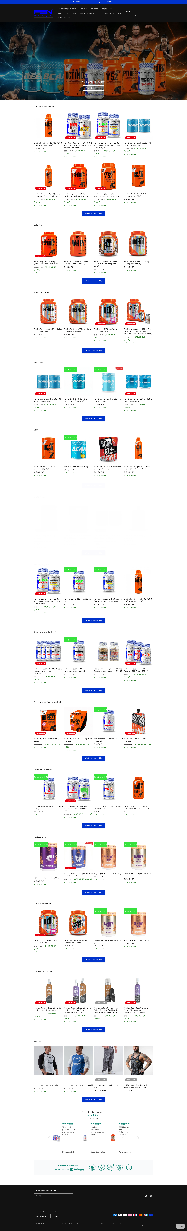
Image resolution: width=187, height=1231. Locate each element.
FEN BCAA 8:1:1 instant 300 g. (76, 467)
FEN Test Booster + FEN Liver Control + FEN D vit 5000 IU (136, 670)
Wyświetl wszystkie (93, 213)
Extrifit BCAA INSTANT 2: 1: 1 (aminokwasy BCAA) (135, 195)
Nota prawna (149, 1223)
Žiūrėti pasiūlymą (93, 88)
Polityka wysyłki (125, 1223)
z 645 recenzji (93, 1118)
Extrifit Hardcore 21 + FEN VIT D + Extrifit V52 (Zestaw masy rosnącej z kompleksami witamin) (138, 331)
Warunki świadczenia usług (109, 1223)
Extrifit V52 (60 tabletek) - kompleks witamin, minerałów (106, 195)
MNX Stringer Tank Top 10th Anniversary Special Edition (135, 1086)
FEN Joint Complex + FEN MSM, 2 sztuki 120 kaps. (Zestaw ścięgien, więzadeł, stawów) (78, 145)
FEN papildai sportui (47, 1223)
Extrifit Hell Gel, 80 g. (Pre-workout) (135, 740)
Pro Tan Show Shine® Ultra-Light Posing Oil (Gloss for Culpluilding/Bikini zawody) (137, 1010)
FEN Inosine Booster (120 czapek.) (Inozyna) (108, 740)
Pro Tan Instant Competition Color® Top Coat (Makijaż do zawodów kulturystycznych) (106, 1010)
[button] (67, 8)
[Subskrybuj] (70, 1195)
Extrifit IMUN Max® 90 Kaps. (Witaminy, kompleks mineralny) (137, 807)
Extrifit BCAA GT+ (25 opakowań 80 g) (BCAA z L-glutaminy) (107, 468)
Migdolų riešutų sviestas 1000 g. (107, 873)
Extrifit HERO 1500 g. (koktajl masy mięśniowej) (106, 330)
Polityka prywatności (92, 1223)
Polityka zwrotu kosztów (76, 1223)
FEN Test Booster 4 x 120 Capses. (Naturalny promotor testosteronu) (48, 671)
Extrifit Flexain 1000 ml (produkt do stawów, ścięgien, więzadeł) (48, 195)
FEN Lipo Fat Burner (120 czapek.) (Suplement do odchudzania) (108, 600)
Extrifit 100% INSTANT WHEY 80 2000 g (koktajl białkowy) (77, 262)
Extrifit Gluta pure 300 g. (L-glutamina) (46, 537)
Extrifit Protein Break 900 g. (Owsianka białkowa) (76, 941)
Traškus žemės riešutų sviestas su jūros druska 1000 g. (78, 874)
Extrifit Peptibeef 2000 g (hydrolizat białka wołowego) (76, 195)
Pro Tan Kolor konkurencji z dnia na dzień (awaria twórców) (47, 1009)
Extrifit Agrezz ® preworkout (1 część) (46, 740)
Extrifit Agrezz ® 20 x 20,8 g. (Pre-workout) (78, 740)
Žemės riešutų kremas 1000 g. (47, 878)
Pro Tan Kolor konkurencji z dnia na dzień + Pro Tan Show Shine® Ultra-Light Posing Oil (77, 1010)
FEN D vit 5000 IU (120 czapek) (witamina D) (107, 807)
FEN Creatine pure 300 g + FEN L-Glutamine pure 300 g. (138, 400)
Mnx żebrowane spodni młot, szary (106, 1086)
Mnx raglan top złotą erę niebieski (78, 1085)
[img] (93, 1115)
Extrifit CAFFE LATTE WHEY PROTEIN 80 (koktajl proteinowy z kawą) (108, 263)
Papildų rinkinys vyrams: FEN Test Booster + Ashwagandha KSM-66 (108, 670)
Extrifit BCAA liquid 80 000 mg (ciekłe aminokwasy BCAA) (137, 468)
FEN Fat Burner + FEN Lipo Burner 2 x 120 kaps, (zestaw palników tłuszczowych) (108, 145)
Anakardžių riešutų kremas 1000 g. (138, 874)
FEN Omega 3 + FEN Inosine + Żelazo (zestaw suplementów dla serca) (78, 808)
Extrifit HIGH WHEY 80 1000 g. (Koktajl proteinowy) (137, 262)
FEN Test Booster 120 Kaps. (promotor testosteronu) (75, 670)
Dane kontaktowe (137, 1223)
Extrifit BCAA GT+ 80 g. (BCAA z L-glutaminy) (137, 537)
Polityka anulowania (147, 1226)
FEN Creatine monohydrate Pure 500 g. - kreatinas (107, 400)
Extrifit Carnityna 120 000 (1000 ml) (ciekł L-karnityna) (48, 144)
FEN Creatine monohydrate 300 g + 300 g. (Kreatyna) (138, 144)
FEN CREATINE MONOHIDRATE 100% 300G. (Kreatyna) (76, 400)
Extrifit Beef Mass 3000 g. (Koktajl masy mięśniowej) (48, 330)
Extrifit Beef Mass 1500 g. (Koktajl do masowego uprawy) (78, 330)
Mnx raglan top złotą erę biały (46, 1085)
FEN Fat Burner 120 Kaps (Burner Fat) (78, 600)
